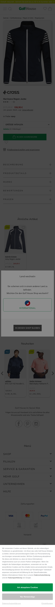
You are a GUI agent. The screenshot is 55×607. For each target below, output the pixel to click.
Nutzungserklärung (15, 578)
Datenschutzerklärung (42, 575)
